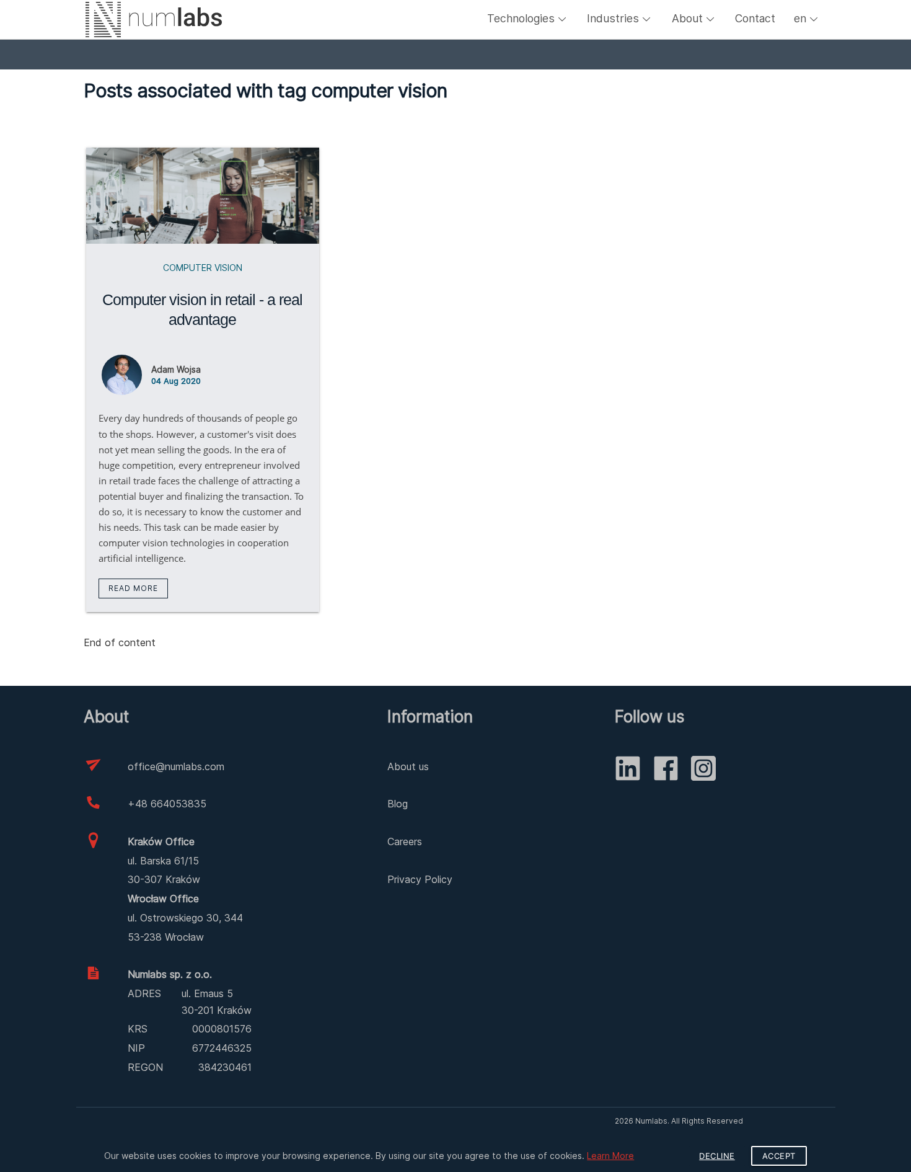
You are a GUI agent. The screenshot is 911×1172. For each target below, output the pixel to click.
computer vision (202, 267)
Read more (133, 588)
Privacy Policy (419, 879)
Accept (779, 1156)
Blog (397, 803)
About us (408, 766)
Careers (404, 841)
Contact (755, 18)
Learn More (610, 1155)
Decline (717, 1156)
